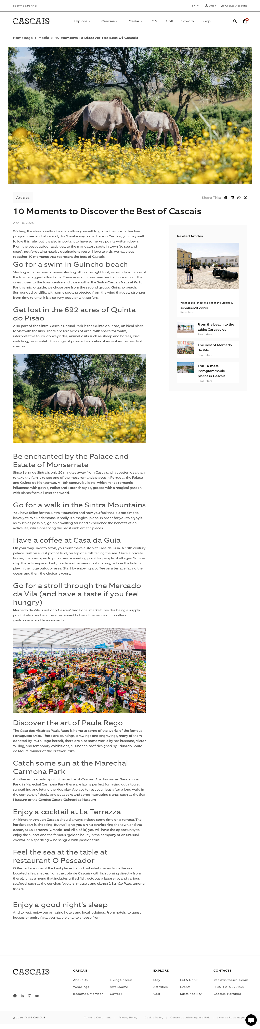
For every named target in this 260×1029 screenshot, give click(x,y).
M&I (155, 21)
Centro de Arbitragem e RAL (190, 1017)
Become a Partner (25, 5)
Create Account (236, 5)
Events (185, 987)
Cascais (108, 21)
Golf (169, 21)
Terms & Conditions (97, 1017)
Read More (205, 334)
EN (194, 5)
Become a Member (88, 994)
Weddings (81, 987)
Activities (160, 987)
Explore (81, 21)
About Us (80, 980)
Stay (156, 980)
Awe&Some (119, 987)
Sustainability (191, 994)
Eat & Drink (189, 980)
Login (213, 5)
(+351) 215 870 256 (228, 987)
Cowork (187, 21)
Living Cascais (121, 980)
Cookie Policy (154, 1017)
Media (134, 21)
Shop (206, 21)
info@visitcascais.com (230, 980)
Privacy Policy (128, 1017)
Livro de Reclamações (232, 1017)
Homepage (23, 38)
